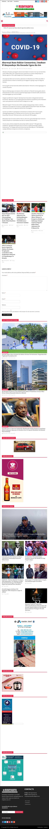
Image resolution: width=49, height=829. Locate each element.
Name (4, 293)
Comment (5, 275)
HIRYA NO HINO (22, 68)
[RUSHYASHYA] (24, 7)
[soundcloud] (46, 1)
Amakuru (5, 352)
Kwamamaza (27, 804)
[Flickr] (40, 1)
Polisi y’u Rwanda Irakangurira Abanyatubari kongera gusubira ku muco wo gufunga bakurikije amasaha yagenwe (24, 535)
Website (4, 305)
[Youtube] (42, 1)
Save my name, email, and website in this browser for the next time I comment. (21, 311)
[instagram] (44, 1)
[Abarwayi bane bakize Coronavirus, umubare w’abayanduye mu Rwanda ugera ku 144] (24, 59)
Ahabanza (4, 1)
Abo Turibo (10, 1)
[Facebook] (36, 1)
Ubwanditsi (6, 68)
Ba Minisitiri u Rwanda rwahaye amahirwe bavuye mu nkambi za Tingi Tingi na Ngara (35, 558)
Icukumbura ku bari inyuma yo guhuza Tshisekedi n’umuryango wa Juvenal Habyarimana (12, 558)
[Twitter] (38, 1)
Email (3, 299)
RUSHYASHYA (6, 260)
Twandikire (16, 1)
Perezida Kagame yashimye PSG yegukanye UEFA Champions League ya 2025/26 (12, 590)
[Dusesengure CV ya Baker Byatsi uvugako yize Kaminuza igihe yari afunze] (36, 571)
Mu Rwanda (29, 68)
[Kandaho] (24, 15)
